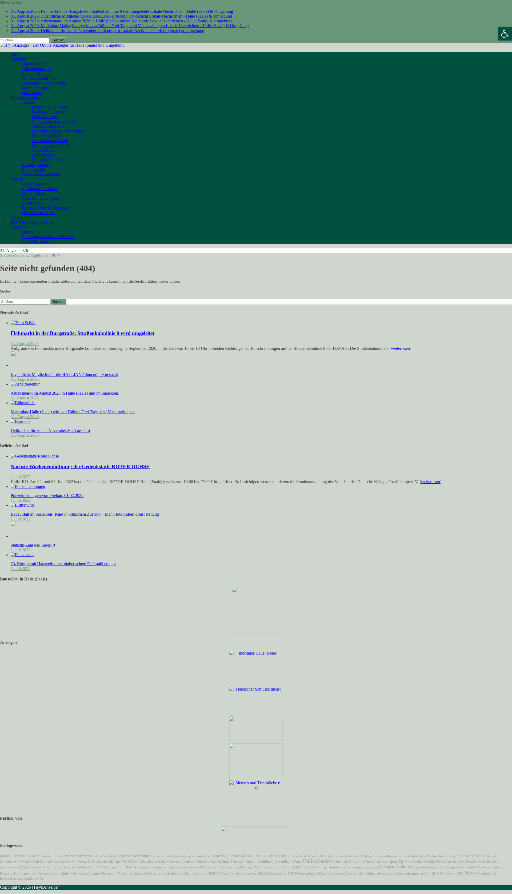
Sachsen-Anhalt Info (38, 78)
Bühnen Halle (33, 169)
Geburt (186, 873)
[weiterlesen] (400, 348)
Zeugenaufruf (113, 867)
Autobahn (336, 867)
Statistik (213, 873)
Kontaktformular (35, 241)
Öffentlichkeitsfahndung (136, 856)
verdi (198, 856)
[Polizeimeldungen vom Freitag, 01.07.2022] (28, 486)
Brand (251, 862)
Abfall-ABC (31, 203)
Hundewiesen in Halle (51, 145)
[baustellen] (256, 632)
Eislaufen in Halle (47, 136)
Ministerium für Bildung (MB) (347, 856)
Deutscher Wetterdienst (79, 867)
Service (17, 179)
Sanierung (371, 867)
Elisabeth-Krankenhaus (272, 873)
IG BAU (321, 856)
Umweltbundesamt (186, 867)
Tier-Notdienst (33, 193)
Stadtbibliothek (273, 867)
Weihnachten (436, 856)
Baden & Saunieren (48, 112)
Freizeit (27, 102)
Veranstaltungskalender (40, 174)
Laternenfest (163, 856)
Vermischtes (31, 92)
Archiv (16, 217)
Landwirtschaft (171, 873)
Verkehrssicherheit (38, 867)
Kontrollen (419, 856)
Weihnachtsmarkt (149, 862)
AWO (202, 867)
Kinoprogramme (35, 164)
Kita (347, 867)
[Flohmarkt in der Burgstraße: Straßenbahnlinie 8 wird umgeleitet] (23, 322)
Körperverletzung (306, 873)
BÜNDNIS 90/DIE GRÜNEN (260, 856)
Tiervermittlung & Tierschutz (45, 208)
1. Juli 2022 (20, 477)
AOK (439, 873)
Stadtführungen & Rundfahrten (58, 131)
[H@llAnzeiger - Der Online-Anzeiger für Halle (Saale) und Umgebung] (62, 45)
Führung (498, 867)
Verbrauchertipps (35, 88)
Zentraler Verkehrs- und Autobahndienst (46, 862)
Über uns (18, 227)
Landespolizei (146, 867)
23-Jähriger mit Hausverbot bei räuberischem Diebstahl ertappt (63, 564)
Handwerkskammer (77, 856)
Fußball (256, 867)
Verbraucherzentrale (379, 873)
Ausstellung (164, 867)
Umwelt (213, 867)
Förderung (484, 867)
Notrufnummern (35, 184)
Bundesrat (79, 862)
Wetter (297, 862)
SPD (284, 856)
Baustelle (493, 856)
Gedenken (47, 856)
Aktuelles (19, 59)
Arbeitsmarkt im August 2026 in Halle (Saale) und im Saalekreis (65, 393)
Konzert (5, 873)
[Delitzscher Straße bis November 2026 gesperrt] (20, 421)
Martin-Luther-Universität (19, 856)
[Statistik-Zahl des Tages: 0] (21, 536)
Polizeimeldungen (36, 68)
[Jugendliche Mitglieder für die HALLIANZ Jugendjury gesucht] (21, 365)
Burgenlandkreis (298, 867)
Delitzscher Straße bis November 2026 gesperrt (50, 430)
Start (14, 54)
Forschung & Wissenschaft (43, 83)
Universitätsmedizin (410, 873)
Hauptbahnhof (466, 867)
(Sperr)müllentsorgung (40, 198)
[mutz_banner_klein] (256, 834)
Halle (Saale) (317, 861)
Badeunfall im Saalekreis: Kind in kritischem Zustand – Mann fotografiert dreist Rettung (85, 514)
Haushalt (155, 873)
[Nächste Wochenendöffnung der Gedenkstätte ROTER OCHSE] (35, 456)
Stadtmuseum (171, 862)
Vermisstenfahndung (243, 873)
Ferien (207, 856)
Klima (58, 856)
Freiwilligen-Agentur (85, 873)
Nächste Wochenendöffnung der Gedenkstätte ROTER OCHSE (80, 466)
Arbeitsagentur (429, 867)
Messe (225, 873)
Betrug (414, 867)
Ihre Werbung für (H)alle (32, 222)
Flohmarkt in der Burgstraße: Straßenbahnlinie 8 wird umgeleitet (82, 333)
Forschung (226, 867)
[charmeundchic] (256, 741)
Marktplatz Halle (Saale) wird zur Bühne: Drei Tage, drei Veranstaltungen (73, 412)
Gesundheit (283, 862)
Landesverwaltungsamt (384, 856)
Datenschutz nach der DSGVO (47, 236)
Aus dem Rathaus (36, 73)
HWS (53, 873)
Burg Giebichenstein (331, 873)
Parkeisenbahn (44, 150)
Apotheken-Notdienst (39, 188)
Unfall (430, 873)
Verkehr (43, 873)
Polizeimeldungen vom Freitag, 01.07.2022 (47, 495)
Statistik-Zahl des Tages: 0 (33, 545)
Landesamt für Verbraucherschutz (206, 862)
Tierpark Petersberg (48, 160)
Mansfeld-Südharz (226, 856)
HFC (459, 873)
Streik (406, 856)
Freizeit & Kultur (25, 97)
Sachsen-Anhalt (394, 866)
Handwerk (141, 873)
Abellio (429, 862)
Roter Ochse (414, 862)
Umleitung (447, 867)
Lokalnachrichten (36, 64)
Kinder (56, 867)
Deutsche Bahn (354, 873)
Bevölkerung (242, 867)
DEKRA (130, 867)
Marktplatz (320, 867)
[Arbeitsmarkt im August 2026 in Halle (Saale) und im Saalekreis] (25, 384)
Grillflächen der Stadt (50, 140)
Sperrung (357, 867)
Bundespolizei (24, 873)
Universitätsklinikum (301, 856)
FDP (291, 873)
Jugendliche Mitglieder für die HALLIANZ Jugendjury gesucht (64, 374)
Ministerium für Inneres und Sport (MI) (376, 862)
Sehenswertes (43, 155)
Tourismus (125, 873)
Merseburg (109, 873)
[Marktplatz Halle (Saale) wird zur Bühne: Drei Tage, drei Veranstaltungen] (23, 402)
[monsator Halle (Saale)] (256, 653)
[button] (505, 34)
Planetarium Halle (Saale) (53, 121)
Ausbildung (265, 862)
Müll (100, 867)
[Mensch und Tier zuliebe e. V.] (256, 787)
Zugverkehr (109, 856)
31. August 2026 (25, 343)
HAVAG (130, 861)
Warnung (198, 873)
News (471, 873)
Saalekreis (9, 861)
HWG (97, 856)
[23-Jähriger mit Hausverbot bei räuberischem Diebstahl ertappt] (22, 554)
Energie (451, 856)
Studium (450, 873)
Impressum (30, 232)
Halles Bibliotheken (48, 126)
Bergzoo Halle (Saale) (50, 107)
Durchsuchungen (183, 856)
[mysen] (256, 778)
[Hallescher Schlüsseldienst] (256, 689)
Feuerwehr (238, 862)
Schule (63, 873)
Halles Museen (44, 116)
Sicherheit (340, 862)
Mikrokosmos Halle (38, 212)
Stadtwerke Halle (471, 855)
